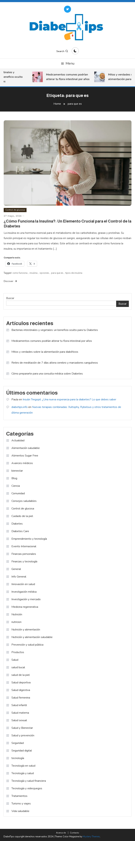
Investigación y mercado (26, 599)
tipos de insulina (73, 273)
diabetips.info (19, 407)
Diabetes (17, 524)
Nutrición (16, 614)
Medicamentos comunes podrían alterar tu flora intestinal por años (65, 77)
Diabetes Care (20, 531)
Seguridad (17, 743)
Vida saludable (20, 811)
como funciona (19, 273)
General (16, 569)
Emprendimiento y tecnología (29, 539)
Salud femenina (20, 698)
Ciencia (15, 486)
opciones (44, 273)
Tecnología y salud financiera (28, 781)
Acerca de (61, 833)
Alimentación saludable (25, 448)
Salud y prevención (22, 735)
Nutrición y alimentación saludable (32, 637)
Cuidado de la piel (22, 516)
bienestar (17, 471)
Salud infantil (19, 705)
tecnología (17, 758)
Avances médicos (22, 463)
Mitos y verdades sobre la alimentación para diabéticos (44, 352)
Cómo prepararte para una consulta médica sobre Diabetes (47, 374)
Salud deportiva (21, 682)
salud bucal (18, 667)
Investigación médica (24, 592)
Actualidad (17, 440)
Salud (14, 660)
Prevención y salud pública (27, 645)
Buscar (10, 298)
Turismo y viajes (21, 803)
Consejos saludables (24, 501)
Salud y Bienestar (22, 728)
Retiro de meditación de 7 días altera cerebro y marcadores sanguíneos (54, 363)
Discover (9, 281)
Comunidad (18, 493)
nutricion (16, 622)
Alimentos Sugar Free (24, 456)
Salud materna (20, 713)
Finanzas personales (23, 554)
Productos (17, 652)
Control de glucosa (15, 209)
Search (60, 51)
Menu (70, 63)
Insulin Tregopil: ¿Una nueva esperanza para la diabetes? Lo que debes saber (69, 399)
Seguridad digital (21, 751)
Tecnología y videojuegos (26, 788)
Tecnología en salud (23, 766)
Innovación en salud (23, 584)
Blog (14, 478)
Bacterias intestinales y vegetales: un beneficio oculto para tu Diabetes (54, 330)
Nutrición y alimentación (25, 629)
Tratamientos (19, 796)
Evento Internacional (23, 546)
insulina (33, 273)
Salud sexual (19, 720)
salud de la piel (20, 675)
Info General (18, 577)
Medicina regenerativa (24, 607)
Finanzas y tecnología (24, 561)
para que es (57, 273)
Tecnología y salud (22, 773)
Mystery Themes (91, 836)
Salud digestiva (20, 690)
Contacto (74, 833)
